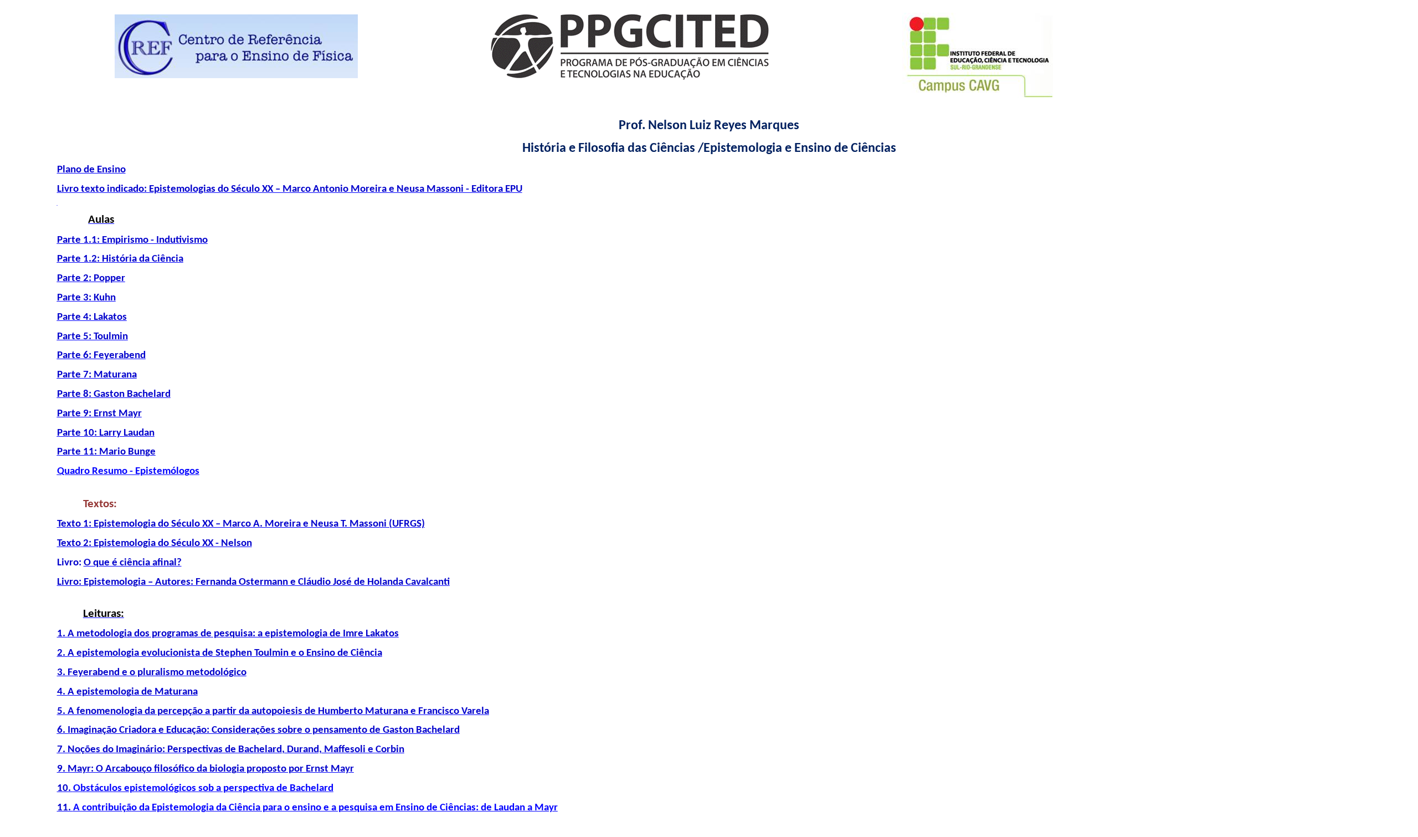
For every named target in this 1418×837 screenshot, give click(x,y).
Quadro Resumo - (128, 471)
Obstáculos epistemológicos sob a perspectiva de (203, 788)
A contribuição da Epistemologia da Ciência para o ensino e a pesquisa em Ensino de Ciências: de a (315, 808)
